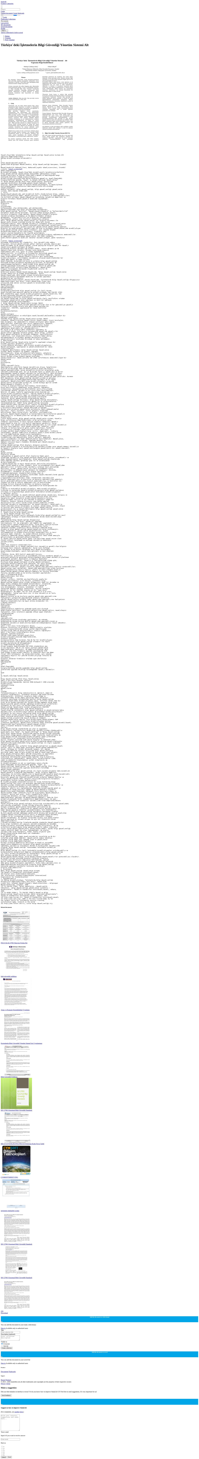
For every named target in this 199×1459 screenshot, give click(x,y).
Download (4, 1313)
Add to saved (18, 32)
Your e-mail (4, 1432)
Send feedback (6, 1395)
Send (9, 1457)
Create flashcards (18, 13)
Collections (12, 19)
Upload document (7, 13)
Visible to (4, 1342)
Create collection (7, 1348)
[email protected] (15, 169)
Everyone (6, 1344)
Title (2, 1330)
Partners (8, 1380)
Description (8, 1334)
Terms (8, 1384)
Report (3, 1380)
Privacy (3, 1384)
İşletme (7, 36)
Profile (3, 28)
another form (19, 1412)
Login (3, 11)
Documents (4, 1372)
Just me (5, 1346)
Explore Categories (7, 3)
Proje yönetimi (10, 40)
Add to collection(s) (7, 32)
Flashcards (4, 19)
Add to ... (4, 30)
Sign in (3, 1328)
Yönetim (8, 38)
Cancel (4, 1457)
